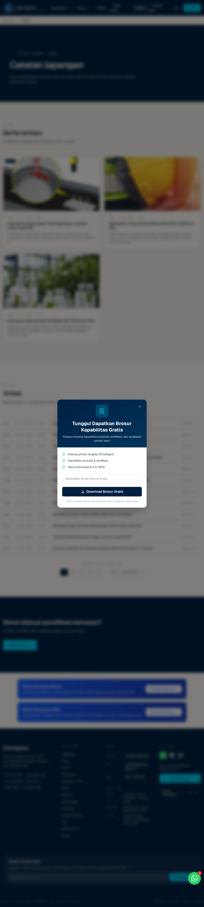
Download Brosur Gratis (104, 491)
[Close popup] (139, 406)
